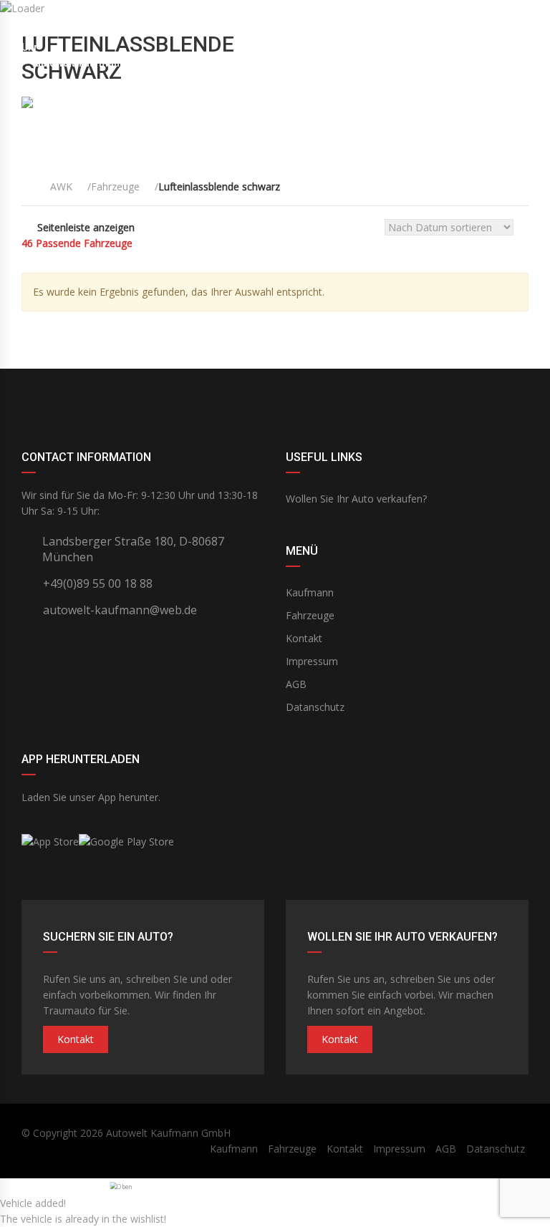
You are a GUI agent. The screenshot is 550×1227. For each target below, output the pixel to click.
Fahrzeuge (310, 615)
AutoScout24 (444, 390)
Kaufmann (310, 592)
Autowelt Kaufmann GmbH (168, 1133)
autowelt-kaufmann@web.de (101, 63)
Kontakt (304, 638)
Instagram (105, 390)
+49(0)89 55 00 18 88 (479, 31)
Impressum (312, 661)
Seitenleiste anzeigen (86, 227)
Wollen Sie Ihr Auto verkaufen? (356, 498)
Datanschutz (315, 707)
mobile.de (275, 390)
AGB (296, 684)
